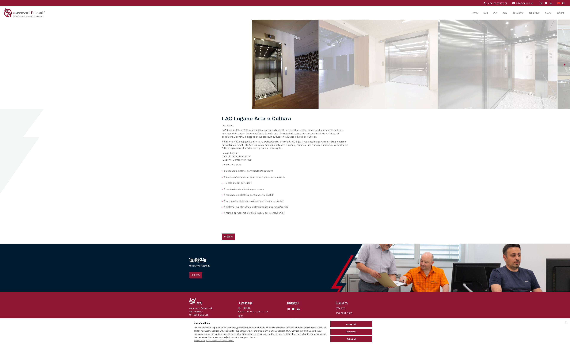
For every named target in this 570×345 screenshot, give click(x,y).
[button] (5, 64)
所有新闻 (228, 236)
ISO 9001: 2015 (344, 313)
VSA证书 (340, 308)
